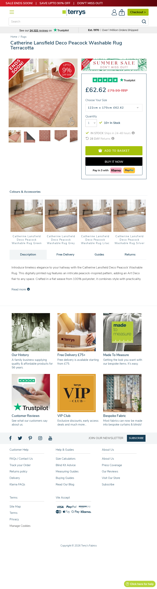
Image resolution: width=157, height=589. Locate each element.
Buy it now (114, 162)
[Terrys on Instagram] (40, 439)
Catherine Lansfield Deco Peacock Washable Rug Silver (129, 240)
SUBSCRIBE (136, 438)
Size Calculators (65, 459)
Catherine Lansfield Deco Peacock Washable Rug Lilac (95, 240)
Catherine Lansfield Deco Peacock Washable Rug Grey (61, 240)
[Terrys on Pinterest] (30, 439)
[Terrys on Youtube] (50, 439)
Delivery (15, 478)
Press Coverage (112, 465)
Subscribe (108, 484)
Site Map (15, 506)
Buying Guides (65, 478)
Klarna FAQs (17, 484)
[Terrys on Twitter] (20, 439)
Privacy (14, 519)
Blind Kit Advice (66, 465)
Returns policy (18, 471)
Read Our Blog (65, 484)
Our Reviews (110, 471)
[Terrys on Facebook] (11, 439)
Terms (13, 513)
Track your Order (20, 465)
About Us (108, 459)
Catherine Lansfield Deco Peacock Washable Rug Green (27, 240)
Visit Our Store (111, 478)
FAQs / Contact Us (21, 459)
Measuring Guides (67, 471)
